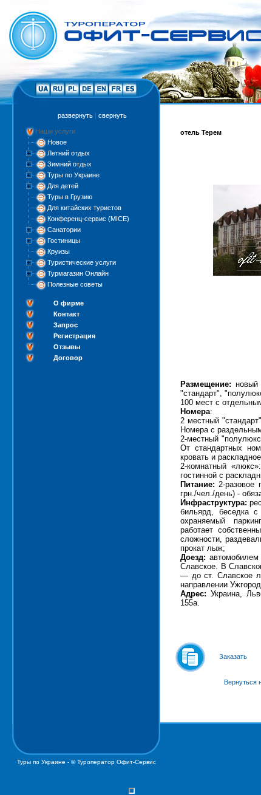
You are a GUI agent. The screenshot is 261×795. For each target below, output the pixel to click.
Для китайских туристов (84, 207)
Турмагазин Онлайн (78, 273)
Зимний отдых (69, 164)
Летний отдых (68, 153)
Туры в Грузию (69, 196)
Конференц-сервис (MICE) (88, 218)
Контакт (66, 314)
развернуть (75, 115)
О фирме (68, 303)
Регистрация (74, 335)
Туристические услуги (81, 262)
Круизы (58, 251)
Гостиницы (63, 240)
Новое (57, 142)
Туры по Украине (73, 175)
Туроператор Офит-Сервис (116, 762)
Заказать (233, 656)
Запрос (65, 325)
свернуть (112, 115)
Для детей (62, 185)
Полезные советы (75, 284)
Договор (68, 357)
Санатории (64, 229)
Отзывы (66, 346)
